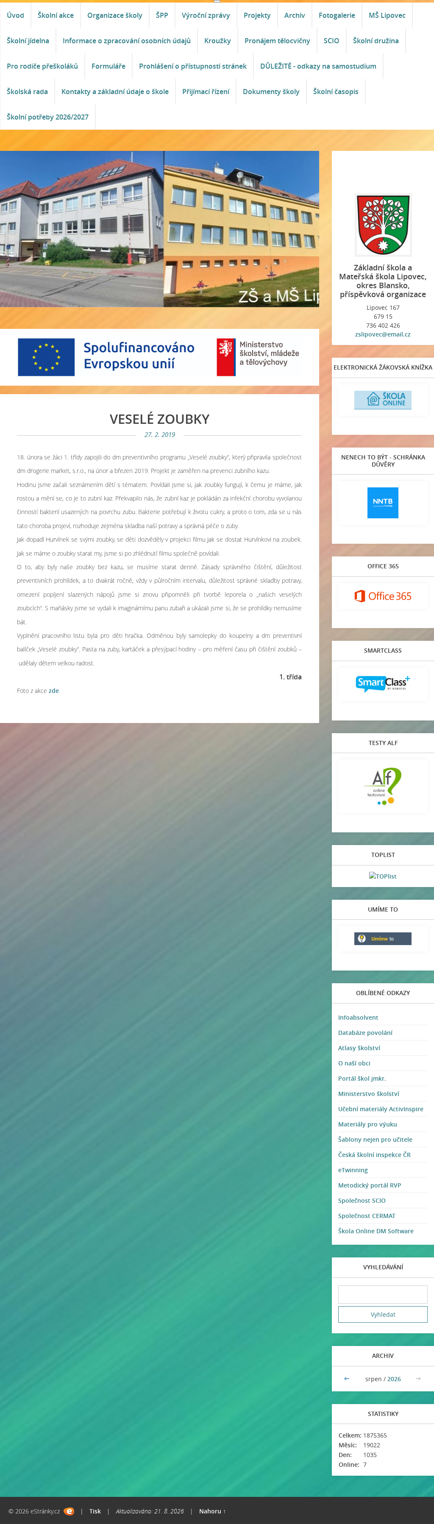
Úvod (15, 15)
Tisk (95, 1511)
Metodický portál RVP (369, 1185)
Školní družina (376, 40)
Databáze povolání (365, 1033)
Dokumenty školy (271, 91)
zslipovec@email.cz (383, 334)
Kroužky (217, 40)
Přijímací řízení (205, 91)
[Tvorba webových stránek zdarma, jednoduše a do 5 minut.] (69, 1511)
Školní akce (56, 15)
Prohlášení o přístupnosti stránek (193, 66)
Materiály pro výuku (367, 1124)
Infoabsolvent (358, 1017)
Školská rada (27, 91)
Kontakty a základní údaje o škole (115, 91)
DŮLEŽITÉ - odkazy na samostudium (318, 66)
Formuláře (108, 66)
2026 (394, 1379)
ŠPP (162, 15)
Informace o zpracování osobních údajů (127, 40)
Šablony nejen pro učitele (375, 1139)
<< (347, 1379)
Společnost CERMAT (366, 1216)
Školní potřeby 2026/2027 (48, 117)
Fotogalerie (337, 15)
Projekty (257, 15)
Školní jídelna (28, 40)
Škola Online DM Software (376, 1231)
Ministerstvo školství (368, 1094)
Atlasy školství (359, 1048)
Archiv (294, 15)
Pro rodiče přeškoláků (42, 66)
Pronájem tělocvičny (277, 40)
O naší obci (354, 1063)
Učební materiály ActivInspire (380, 1109)
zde (54, 691)
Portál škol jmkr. (362, 1078)
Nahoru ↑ (212, 1511)
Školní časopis (336, 91)
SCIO (331, 40)
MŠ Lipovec (387, 15)
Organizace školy (114, 15)
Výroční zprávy (206, 15)
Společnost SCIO (362, 1200)
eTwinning (353, 1170)
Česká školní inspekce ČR (374, 1155)
